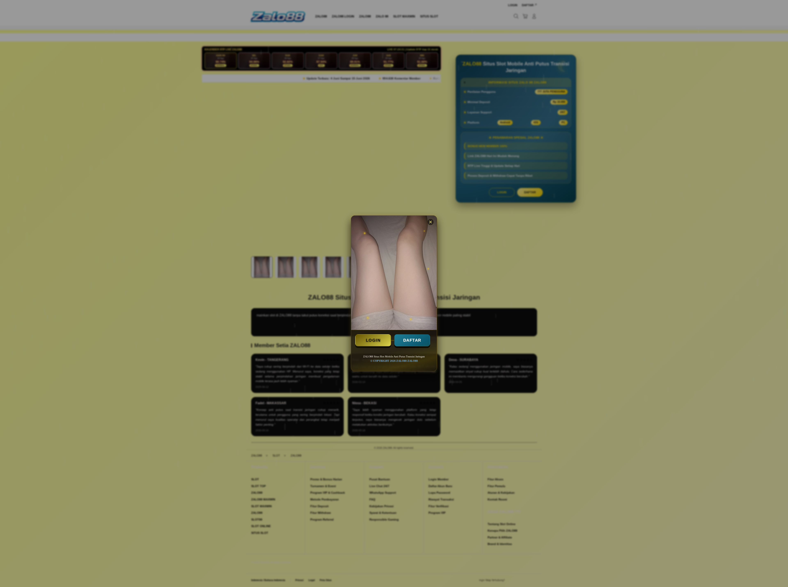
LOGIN (373, 340)
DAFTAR (412, 340)
